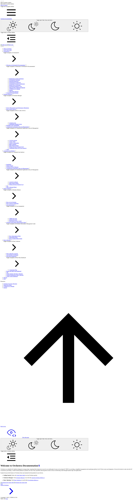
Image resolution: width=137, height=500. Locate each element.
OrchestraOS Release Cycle (15, 86)
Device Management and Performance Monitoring (17, 107)
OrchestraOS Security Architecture (17, 83)
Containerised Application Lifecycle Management (17, 168)
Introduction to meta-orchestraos (16, 78)
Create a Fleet (12, 141)
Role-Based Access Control (15, 221)
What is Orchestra (7, 48)
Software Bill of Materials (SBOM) (17, 87)
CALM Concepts (13, 140)
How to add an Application (12, 203)
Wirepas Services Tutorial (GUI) (16, 146)
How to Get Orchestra (11, 202)
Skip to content (4, 5)
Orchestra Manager (7, 94)
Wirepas (5, 277)
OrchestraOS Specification (12, 92)
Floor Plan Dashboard (11, 256)
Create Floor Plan (13, 270)
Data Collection (6, 240)
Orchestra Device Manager (12, 167)
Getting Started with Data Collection (14, 273)
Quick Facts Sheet (7, 285)
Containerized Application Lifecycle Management (17, 126)
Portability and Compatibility (12, 125)
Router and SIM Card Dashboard (13, 271)
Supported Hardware (14, 81)
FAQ (4, 279)
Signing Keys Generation (15, 85)
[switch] (26, 65)
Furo (7, 498)
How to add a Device (11, 109)
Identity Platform (7, 188)
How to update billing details (15, 238)
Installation (8, 164)
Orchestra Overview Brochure (10, 283)
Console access (12, 122)
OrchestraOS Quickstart (14, 80)
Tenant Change (9, 165)
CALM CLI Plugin (13, 182)
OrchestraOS (6, 51)
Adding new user (13, 218)
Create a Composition (14, 143)
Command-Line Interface (9, 150)
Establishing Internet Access (15, 124)
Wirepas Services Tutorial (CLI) (16, 184)
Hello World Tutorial (13, 145)
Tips (7, 186)
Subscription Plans (13, 237)
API (7, 272)
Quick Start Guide (7, 50)
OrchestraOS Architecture (15, 82)
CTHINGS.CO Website (14, 89)
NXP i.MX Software (13, 91)
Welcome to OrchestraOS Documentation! (15, 65)
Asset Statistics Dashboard (12, 255)
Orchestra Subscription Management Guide (16, 222)
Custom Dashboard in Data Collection (14, 275)
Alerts (7, 149)
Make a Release (12, 144)
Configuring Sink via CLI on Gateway (18, 148)
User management (10, 205)
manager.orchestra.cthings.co (38, 477)
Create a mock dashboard (12, 276)
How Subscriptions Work (15, 236)
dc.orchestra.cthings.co (33, 480)
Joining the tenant (13, 219)
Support (11, 90)
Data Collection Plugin (11, 187)
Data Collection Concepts (12, 253)
